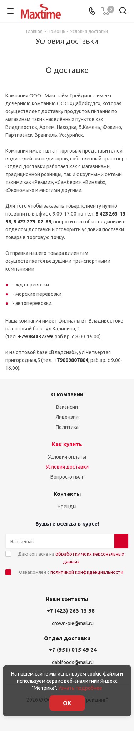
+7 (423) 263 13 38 (71, 610)
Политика (67, 427)
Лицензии (67, 417)
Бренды (67, 506)
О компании (67, 394)
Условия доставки (67, 467)
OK (67, 703)
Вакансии (67, 407)
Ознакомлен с (71, 572)
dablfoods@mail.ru (73, 662)
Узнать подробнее (80, 688)
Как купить (67, 444)
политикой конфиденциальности (86, 572)
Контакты (67, 494)
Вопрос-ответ (67, 477)
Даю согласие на (71, 557)
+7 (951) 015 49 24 (73, 650)
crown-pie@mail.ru (73, 623)
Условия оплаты (67, 457)
